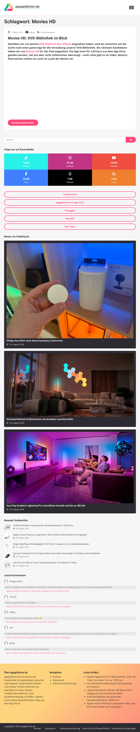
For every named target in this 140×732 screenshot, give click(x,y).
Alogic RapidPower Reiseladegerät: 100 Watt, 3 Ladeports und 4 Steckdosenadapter (51, 544)
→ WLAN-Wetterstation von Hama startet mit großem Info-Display (30, 622)
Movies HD (32, 51)
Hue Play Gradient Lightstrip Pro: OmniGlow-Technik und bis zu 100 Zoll (46, 505)
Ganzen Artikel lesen (23, 122)
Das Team (70, 226)
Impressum (58, 680)
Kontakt (70, 218)
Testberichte (70, 194)
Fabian (32, 32)
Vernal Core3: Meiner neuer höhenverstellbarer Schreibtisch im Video (45, 563)
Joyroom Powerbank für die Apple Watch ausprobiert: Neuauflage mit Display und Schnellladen (56, 553)
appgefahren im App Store (70, 202)
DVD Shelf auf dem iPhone (55, 44)
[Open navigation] (131, 7)
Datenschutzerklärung (64, 683)
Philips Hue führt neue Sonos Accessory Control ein (35, 340)
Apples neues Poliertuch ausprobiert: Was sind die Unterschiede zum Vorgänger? (50, 535)
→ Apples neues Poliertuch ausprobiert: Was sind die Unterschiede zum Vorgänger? (37, 606)
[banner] (22, 7)
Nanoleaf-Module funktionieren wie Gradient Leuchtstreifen (40, 419)
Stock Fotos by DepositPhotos (96, 728)
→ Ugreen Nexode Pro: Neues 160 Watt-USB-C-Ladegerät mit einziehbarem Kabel (36, 591)
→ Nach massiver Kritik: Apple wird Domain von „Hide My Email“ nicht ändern (35, 653)
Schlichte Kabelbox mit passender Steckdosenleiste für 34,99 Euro (43, 525)
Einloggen (70, 210)
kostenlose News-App (29, 700)
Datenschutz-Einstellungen (123, 728)
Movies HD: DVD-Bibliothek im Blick (37, 38)
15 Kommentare (47, 32)
